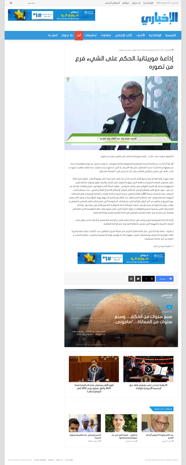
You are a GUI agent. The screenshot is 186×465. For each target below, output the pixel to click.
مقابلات (106, 35)
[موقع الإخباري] (159, 18)
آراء (79, 35)
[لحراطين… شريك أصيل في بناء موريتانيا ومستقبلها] (121, 423)
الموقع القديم (112, 3)
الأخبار (141, 35)
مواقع (125, 3)
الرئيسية (171, 35)
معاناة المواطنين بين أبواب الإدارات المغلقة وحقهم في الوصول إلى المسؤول (145, 320)
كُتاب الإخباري (123, 35)
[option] (121, 318)
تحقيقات (91, 35)
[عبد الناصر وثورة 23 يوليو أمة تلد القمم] (158, 423)
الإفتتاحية (148, 3)
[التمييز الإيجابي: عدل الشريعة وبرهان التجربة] (85, 423)
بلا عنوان (136, 3)
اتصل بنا (53, 35)
